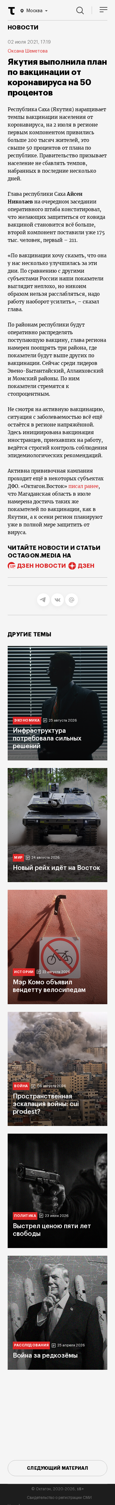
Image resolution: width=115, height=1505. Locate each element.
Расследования (31, 1345)
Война (21, 1086)
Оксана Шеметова (28, 51)
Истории (24, 972)
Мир (18, 857)
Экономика (27, 720)
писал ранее (83, 486)
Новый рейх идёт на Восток (56, 868)
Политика (25, 1216)
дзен (86, 566)
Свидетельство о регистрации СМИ (59, 1498)
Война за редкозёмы (45, 1355)
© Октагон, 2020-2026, (57, 1489)
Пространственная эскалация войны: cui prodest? (46, 1104)
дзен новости (41, 566)
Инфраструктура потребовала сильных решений (47, 738)
